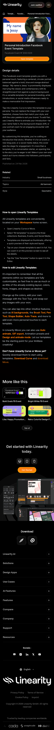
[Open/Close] (48, 4)
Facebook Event (21, 14)
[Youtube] (39, 654)
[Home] (12, 5)
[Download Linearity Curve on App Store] (21, 540)
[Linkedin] (27, 654)
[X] (33, 654)
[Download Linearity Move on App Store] (32, 540)
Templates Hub (11, 14)
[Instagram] (20, 654)
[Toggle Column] (48, 554)
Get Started (27, 470)
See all (27, 428)
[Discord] (14, 654)
